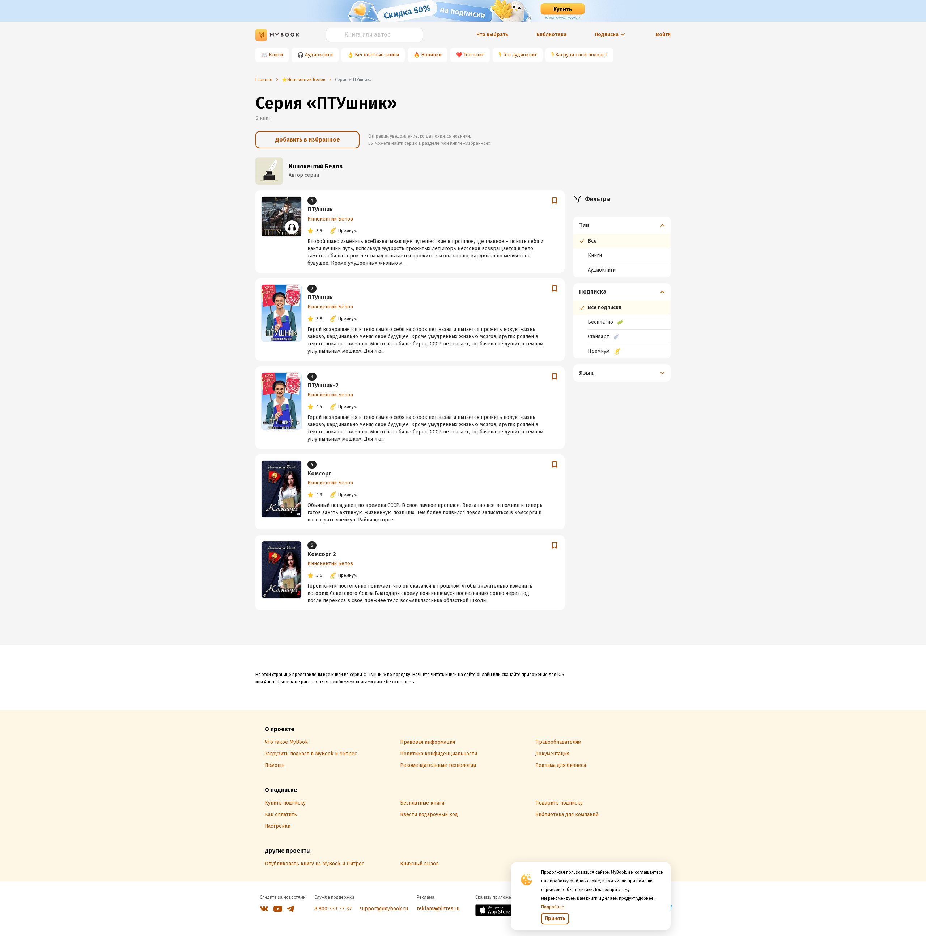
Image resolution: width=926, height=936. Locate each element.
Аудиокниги (319, 55)
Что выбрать (492, 35)
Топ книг (474, 55)
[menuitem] (622, 247)
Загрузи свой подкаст (581, 55)
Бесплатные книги (377, 55)
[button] (622, 225)
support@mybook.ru (383, 909)
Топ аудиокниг (520, 55)
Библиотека (551, 35)
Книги (276, 55)
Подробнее (552, 907)
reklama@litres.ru (438, 909)
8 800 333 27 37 (333, 909)
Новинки (431, 55)
